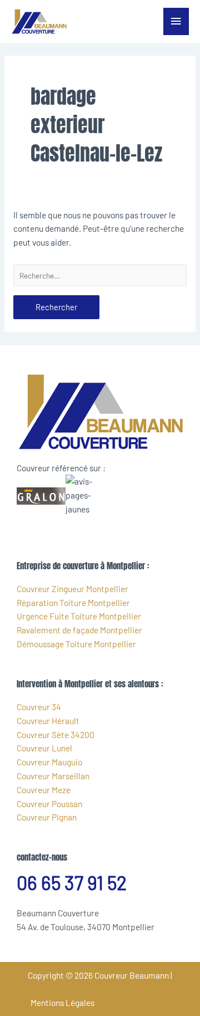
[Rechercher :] (100, 275)
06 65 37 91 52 (72, 882)
